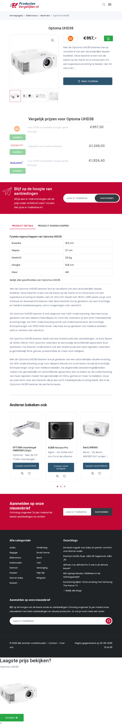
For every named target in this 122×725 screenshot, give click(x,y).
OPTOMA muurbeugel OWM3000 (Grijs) (24, 449)
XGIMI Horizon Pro (58, 447)
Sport (39, 557)
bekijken (17, 137)
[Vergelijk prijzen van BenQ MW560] (96, 429)
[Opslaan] (109, 621)
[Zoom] (53, 41)
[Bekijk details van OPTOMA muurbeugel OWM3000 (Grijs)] (22, 473)
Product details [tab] (22, 225)
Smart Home (43, 552)
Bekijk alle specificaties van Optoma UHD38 (35, 280)
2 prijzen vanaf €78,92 (25, 466)
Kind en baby (16, 577)
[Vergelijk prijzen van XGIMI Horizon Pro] (61, 429)
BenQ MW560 (90, 447)
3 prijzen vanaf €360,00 (96, 466)
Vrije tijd (40, 572)
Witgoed (40, 577)
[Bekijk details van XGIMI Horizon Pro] (57, 476)
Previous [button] (5, 96)
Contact (53, 643)
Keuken (13, 572)
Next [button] (63, 96)
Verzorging (41, 567)
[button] (57, 486)
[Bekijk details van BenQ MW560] (93, 473)
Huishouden (16, 562)
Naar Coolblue (89, 81)
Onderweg (41, 547)
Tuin (38, 562)
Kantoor (14, 567)
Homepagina (16, 15)
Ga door (10, 717)
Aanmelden (107, 198)
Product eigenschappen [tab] (53, 225)
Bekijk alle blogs (73, 590)
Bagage (14, 552)
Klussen (13, 582)
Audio (12, 547)
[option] (15, 96)
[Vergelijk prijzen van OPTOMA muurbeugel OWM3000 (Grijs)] (26, 429)
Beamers (45, 15)
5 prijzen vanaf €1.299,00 (61, 467)
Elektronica (31, 15)
